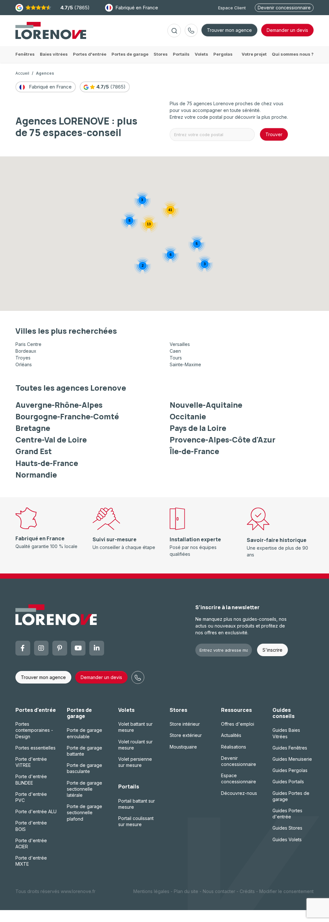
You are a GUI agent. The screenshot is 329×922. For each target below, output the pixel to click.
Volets (126, 709)
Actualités (231, 735)
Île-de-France (194, 451)
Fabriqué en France (136, 8)
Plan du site (186, 891)
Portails (128, 786)
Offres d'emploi (237, 724)
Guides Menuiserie (292, 759)
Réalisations (233, 747)
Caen (175, 351)
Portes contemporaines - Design (34, 730)
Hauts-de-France (46, 463)
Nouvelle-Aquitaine (206, 405)
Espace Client (232, 7)
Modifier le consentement (286, 891)
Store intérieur (185, 724)
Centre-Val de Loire (51, 439)
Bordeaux (25, 351)
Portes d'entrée (35, 709)
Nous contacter (219, 891)
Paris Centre (28, 344)
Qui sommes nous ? (293, 54)
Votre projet (254, 54)
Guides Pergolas (289, 770)
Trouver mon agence (229, 30)
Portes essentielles (35, 747)
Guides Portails (288, 781)
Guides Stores (287, 828)
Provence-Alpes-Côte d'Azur (222, 439)
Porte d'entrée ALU (36, 811)
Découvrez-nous (239, 793)
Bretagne (32, 428)
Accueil (22, 73)
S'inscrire (272, 650)
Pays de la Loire (198, 428)
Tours (176, 357)
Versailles (180, 344)
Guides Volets (287, 839)
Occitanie (188, 416)
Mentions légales (151, 891)
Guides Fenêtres (289, 747)
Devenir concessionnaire (284, 7)
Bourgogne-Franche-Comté (67, 416)
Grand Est (33, 451)
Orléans (23, 364)
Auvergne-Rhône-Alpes (58, 405)
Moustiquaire (183, 747)
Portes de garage (79, 713)
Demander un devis (101, 677)
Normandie (36, 475)
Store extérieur (186, 735)
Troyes (23, 357)
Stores (178, 709)
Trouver (273, 134)
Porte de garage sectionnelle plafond (84, 812)
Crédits (247, 891)
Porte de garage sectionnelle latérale (84, 789)
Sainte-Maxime (185, 364)
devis (287, 30)
